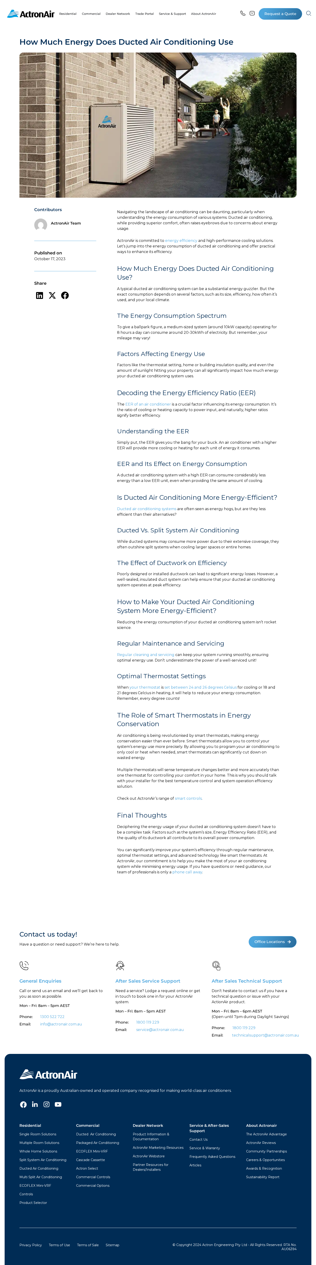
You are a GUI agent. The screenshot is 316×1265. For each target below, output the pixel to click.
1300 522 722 (52, 1017)
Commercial (87, 1125)
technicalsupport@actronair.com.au (265, 1035)
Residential (30, 1125)
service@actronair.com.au (160, 1030)
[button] (280, 14)
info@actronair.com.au (61, 1024)
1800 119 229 (147, 1022)
